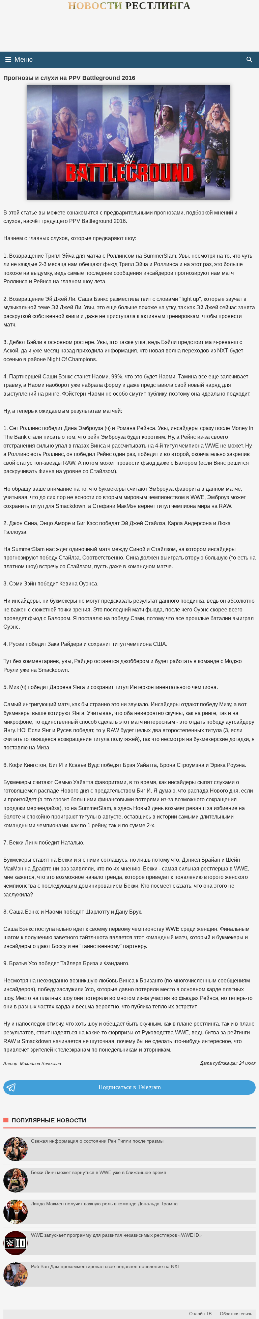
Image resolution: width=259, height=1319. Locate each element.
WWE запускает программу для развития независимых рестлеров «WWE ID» (116, 1235)
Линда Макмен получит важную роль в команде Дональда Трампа (104, 1203)
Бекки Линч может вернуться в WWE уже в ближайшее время (98, 1172)
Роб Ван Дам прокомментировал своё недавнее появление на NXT (105, 1266)
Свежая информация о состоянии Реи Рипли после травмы (97, 1141)
